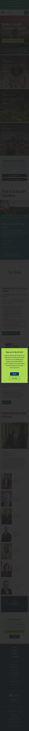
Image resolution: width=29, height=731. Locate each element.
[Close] (26, 349)
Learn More (14, 378)
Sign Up (14, 374)
